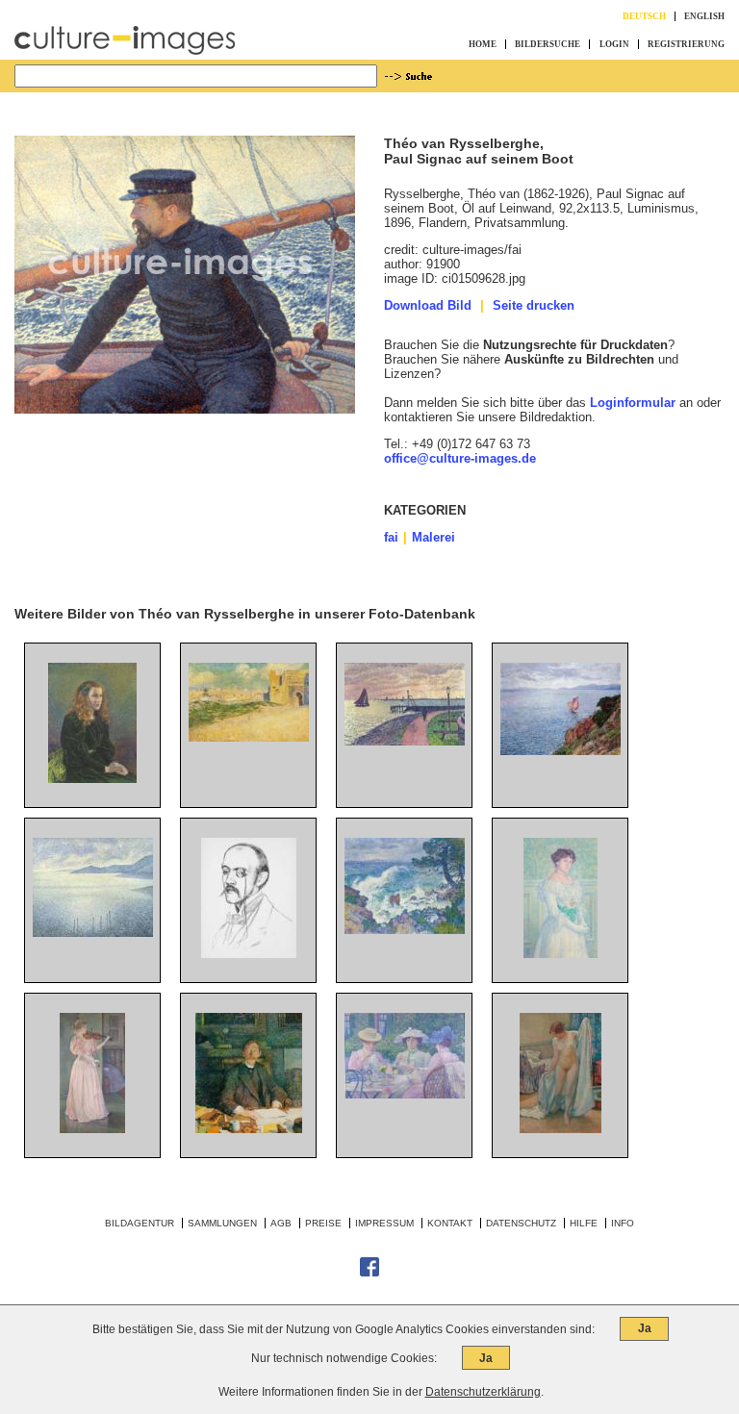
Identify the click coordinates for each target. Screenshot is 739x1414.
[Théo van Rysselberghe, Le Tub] (560, 1129)
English (704, 16)
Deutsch (644, 16)
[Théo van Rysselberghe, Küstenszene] (93, 932)
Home (483, 44)
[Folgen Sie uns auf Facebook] (369, 1273)
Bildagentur (139, 1223)
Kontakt (449, 1223)
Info (622, 1223)
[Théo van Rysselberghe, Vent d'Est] (404, 929)
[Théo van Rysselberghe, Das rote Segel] (560, 751)
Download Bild (427, 305)
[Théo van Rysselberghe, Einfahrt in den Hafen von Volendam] (404, 741)
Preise (323, 1223)
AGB (281, 1223)
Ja (644, 1328)
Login (614, 44)
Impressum (384, 1223)
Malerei (433, 537)
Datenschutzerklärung (483, 1392)
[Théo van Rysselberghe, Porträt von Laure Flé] (560, 954)
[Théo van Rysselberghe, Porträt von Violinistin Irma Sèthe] (92, 1129)
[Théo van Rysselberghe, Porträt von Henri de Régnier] (248, 954)
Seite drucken (533, 305)
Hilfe (584, 1223)
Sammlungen (222, 1223)
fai (391, 537)
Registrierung (686, 44)
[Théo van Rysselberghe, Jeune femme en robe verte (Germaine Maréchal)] (92, 778)
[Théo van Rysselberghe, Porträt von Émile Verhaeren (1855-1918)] (248, 1129)
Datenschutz (521, 1223)
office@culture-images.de (460, 458)
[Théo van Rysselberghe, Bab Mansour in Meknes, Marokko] (249, 737)
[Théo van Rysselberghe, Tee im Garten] (404, 1094)
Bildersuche (547, 44)
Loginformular (632, 402)
